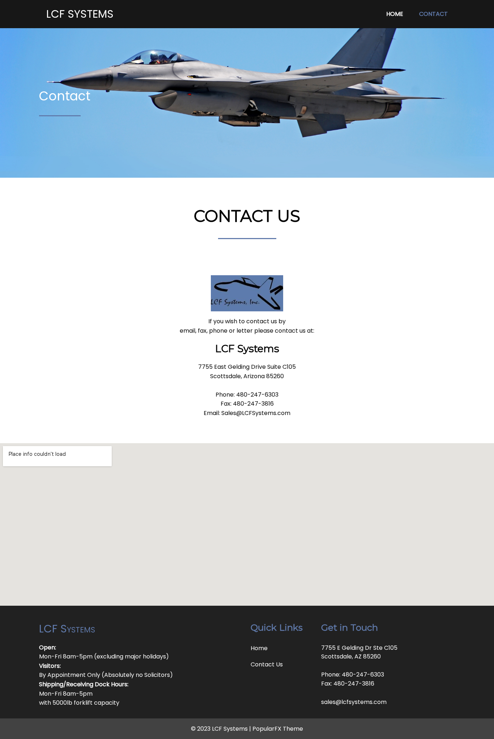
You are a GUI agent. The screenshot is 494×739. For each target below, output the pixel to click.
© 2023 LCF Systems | (221, 729)
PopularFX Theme (277, 729)
